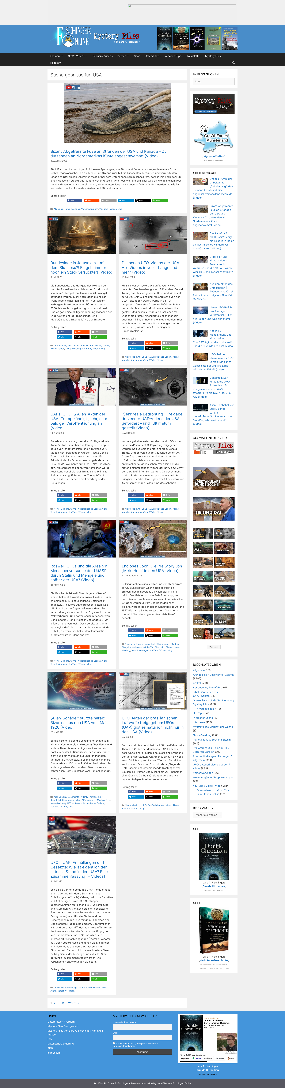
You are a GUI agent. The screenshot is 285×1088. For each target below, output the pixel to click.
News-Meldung (72, 209)
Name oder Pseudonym (124, 1022)
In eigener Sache (203, 717)
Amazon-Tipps (174, 56)
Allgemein (58, 209)
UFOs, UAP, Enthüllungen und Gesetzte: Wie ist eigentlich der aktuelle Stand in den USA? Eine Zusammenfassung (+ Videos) (79, 869)
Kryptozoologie (205, 708)
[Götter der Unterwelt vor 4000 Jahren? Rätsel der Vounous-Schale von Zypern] (224, 548)
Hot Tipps (199, 713)
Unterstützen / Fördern (61, 1021)
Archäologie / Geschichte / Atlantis (71, 345)
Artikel (57, 987)
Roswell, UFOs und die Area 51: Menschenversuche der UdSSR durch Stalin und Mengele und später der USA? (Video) (78, 573)
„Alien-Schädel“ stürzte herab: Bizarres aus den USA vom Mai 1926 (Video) (78, 723)
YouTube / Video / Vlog (110, 209)
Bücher (121, 56)
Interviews (199, 722)
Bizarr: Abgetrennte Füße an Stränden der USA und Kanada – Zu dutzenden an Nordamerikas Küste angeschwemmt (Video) (108, 153)
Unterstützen (152, 56)
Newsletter (193, 56)
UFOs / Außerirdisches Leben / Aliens (160, 356)
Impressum (54, 1052)
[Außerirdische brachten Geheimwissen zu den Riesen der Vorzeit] (203, 591)
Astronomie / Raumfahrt (207, 687)
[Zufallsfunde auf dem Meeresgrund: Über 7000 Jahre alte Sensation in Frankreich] (203, 576)
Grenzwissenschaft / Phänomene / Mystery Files (86, 800)
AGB (50, 1048)
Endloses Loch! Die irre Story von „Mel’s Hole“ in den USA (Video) (152, 568)
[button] (74, 200)
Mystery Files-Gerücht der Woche (213, 726)
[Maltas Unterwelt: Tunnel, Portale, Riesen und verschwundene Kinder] (224, 562)
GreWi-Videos (76, 56)
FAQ (50, 1039)
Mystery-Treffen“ (214, 156)
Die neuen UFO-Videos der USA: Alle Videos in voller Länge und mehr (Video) (151, 267)
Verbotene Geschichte (214, 960)
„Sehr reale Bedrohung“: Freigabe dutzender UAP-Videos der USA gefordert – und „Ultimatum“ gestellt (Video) (152, 421)
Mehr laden (213, 647)
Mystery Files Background (63, 1026)
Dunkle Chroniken (214, 886)
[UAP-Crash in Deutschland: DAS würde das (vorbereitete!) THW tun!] (224, 633)
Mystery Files (213, 56)
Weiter (73, 1003)
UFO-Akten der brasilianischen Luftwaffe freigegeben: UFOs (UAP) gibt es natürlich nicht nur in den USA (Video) (153, 725)
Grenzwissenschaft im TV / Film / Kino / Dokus (150, 647)
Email (115, 1032)
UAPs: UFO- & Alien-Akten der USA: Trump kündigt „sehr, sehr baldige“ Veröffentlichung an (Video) (78, 421)
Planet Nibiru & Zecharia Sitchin (212, 739)
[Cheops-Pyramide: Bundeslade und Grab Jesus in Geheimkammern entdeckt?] (224, 576)
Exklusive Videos (103, 56)
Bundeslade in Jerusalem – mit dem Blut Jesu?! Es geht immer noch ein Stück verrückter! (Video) (81, 267)
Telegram (55, 62)
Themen (55, 56)
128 (64, 1003)
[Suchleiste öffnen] (233, 63)
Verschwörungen (89, 209)
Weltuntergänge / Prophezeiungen (213, 777)
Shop (137, 56)
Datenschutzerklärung (61, 1043)
